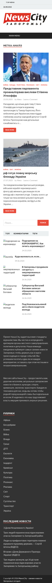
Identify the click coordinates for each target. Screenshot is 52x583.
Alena (19, 99)
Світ (37, 85)
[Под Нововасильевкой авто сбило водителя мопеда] (11, 304)
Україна (44, 85)
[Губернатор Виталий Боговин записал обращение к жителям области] (11, 285)
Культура (7, 472)
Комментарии (21, 234)
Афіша (6, 420)
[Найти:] (26, 223)
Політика (21, 85)
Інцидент (7, 463)
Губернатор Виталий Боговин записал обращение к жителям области (33, 289)
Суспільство (9, 501)
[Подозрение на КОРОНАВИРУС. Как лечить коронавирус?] (11, 241)
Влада (12, 85)
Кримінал (8, 467)
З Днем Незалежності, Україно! (18, 528)
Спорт (6, 496)
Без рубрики (9, 425)
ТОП (7, 234)
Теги (34, 234)
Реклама (7, 487)
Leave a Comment (30, 99)
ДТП (5, 448)
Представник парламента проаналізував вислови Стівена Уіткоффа (25, 92)
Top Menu (10, 2)
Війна (5, 85)
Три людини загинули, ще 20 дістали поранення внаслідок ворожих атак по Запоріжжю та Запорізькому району (22, 562)
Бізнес (6, 429)
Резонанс (30, 85)
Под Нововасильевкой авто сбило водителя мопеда (34, 307)
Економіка (8, 458)
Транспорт (8, 506)
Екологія (7, 453)
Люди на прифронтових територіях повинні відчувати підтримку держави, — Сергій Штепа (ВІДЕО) (24, 543)
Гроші (6, 444)
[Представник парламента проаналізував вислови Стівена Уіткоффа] (26, 68)
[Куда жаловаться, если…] (8, 256)
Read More (9, 130)
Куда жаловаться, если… (28, 256)
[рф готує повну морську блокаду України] (26, 154)
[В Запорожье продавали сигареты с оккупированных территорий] (11, 267)
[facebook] (48, 7)
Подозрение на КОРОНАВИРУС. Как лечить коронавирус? (33, 243)
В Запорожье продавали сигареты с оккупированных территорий (35, 271)
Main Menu (14, 35)
